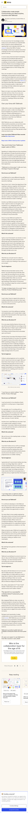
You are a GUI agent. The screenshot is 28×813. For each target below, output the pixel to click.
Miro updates (13, 690)
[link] (14, 666)
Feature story (6, 690)
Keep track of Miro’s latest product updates (13, 140)
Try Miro (14, 658)
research (4, 48)
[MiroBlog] (7, 2)
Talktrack (22, 80)
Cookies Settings (14, 805)
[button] (23, 666)
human (6, 618)
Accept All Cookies (14, 809)
